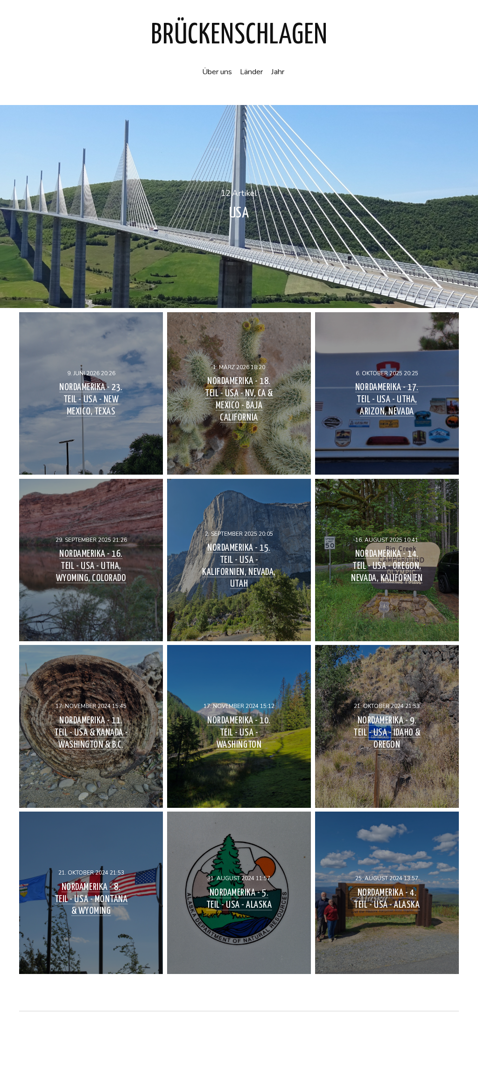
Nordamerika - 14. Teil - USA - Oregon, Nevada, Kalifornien (386, 565)
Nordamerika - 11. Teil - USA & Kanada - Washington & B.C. (91, 732)
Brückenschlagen (239, 35)
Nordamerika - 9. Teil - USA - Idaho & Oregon (386, 732)
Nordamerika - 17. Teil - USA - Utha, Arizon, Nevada (387, 399)
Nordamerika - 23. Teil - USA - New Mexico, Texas (91, 399)
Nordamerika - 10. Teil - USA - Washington (239, 732)
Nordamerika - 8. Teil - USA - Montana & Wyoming (91, 899)
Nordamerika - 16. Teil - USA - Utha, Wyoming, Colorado (91, 565)
